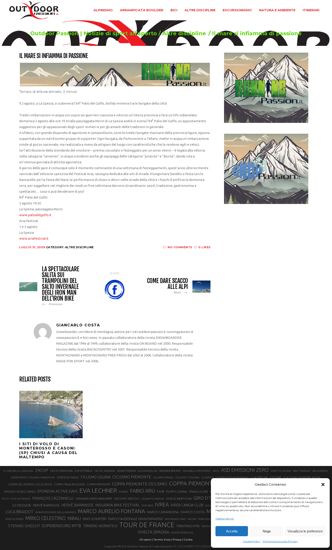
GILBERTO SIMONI (152, 498)
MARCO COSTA (193, 512)
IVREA (162, 504)
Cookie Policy (251, 541)
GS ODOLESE (21, 505)
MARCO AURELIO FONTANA (111, 511)
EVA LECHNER (98, 490)
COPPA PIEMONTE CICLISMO (139, 483)
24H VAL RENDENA (104, 471)
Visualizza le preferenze (305, 531)
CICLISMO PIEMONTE (131, 477)
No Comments (180, 247)
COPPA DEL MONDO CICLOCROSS (30, 484)
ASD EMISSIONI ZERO (245, 470)
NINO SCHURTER (94, 519)
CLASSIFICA (207, 477)
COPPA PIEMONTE (98, 484)
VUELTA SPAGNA (153, 532)
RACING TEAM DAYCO (200, 519)
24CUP (41, 470)
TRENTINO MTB (187, 526)
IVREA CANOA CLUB (187, 505)
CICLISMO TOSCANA (187, 477)
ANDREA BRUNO (170, 470)
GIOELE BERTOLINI (179, 498)
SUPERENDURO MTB (61, 525)
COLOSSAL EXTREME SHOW (301, 477)
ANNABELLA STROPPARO (197, 471)
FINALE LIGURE (198, 491)
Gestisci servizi (224, 518)
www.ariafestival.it (34, 238)
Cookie (188, 539)
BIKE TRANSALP (302, 471)
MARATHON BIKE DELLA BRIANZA (55, 512)
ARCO (216, 471)
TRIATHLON (208, 526)
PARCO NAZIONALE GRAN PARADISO (135, 519)
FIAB (160, 491)
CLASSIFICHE (259, 477)
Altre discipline (184, 33)
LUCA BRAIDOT (19, 511)
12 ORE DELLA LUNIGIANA (18, 471)
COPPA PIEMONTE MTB (198, 483)
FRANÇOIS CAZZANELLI (53, 498)
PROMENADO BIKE (175, 519)
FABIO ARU (142, 491)
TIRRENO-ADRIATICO (100, 526)
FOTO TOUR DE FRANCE (16, 498)
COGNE (275, 477)
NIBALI (74, 518)
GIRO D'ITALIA (207, 498)
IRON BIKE (147, 505)
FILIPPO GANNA (176, 491)
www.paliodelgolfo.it (35, 215)
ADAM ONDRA (126, 470)
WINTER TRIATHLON (182, 532)
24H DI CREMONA (61, 470)
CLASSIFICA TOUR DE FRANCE (232, 477)
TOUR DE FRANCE (146, 525)
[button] (323, 484)
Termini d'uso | (163, 539)
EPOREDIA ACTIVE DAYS (57, 491)
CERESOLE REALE (68, 477)
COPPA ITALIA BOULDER (69, 484)
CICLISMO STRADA (163, 477)
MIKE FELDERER (14, 519)
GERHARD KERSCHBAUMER (93, 498)
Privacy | (178, 539)
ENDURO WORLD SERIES (19, 491)
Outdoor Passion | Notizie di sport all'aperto (93, 33)
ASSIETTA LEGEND (281, 471)
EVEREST (123, 491)
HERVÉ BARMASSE (77, 505)
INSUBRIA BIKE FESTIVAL (117, 505)
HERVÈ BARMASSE (46, 505)
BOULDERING (320, 471)
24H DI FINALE (83, 470)
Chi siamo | (146, 539)
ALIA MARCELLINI (147, 471)
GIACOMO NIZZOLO (127, 498)
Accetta (231, 531)
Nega (267, 531)
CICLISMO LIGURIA (95, 477)
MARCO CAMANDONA (163, 512)
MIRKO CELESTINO (45, 518)
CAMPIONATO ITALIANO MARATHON (33, 477)
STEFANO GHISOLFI (24, 526)
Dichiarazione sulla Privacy (280, 541)
